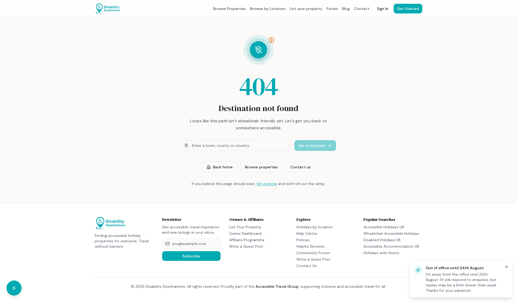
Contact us (300, 167)
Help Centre (306, 233)
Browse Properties (229, 8)
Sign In (382, 8)
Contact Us (306, 265)
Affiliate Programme (246, 239)
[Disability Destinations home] (108, 8)
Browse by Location (267, 8)
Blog (346, 8)
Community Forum (313, 252)
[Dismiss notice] (506, 267)
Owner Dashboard (245, 233)
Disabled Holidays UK (382, 239)
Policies (303, 239)
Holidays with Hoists (381, 252)
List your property (306, 8)
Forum (332, 8)
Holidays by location (314, 227)
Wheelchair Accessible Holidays (391, 233)
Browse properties (261, 167)
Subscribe (191, 256)
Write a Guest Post (246, 246)
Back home (223, 167)
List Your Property (245, 227)
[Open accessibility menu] (14, 288)
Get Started (408, 8)
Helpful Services (310, 246)
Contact (361, 8)
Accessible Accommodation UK (391, 246)
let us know (267, 183)
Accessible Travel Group (277, 286)
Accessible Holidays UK (384, 227)
